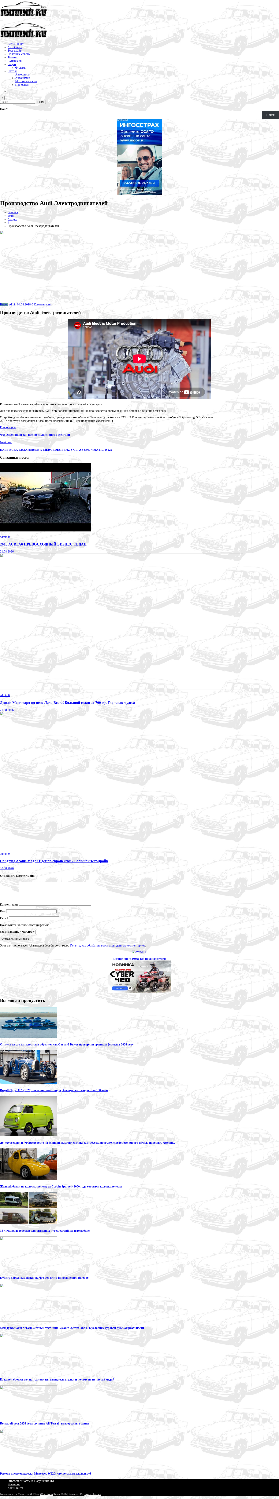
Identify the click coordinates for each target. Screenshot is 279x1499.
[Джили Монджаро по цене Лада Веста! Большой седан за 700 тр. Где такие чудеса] (121, 688)
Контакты (14, 1484)
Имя (3, 911)
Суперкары (15, 60)
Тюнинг (13, 57)
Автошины (22, 74)
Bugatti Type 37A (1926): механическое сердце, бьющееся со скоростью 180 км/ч (54, 1090)
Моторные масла (26, 81)
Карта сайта (15, 1487)
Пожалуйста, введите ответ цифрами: (24, 925)
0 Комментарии (42, 304)
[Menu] (1, 20)
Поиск (4, 109)
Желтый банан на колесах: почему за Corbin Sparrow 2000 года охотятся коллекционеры (61, 1186)
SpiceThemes (92, 1494)
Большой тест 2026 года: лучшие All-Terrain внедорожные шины (44, 1423)
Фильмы (20, 67)
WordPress (46, 1494)
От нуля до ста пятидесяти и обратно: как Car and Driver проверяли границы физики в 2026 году (67, 1044)
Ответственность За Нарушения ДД (31, 1481)
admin (12, 304)
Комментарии (9, 904)
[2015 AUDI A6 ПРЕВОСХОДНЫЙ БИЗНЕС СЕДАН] (45, 530)
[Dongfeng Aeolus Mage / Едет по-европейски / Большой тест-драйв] (121, 847)
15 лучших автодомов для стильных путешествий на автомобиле (45, 1230)
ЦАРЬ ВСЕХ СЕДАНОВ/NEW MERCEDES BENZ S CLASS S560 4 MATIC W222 (56, 449)
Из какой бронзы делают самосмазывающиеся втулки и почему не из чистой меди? (57, 1379)
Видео (12, 64)
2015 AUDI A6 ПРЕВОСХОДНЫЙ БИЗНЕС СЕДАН (43, 544)
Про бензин (22, 84)
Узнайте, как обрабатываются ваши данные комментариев (107, 945)
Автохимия (22, 77)
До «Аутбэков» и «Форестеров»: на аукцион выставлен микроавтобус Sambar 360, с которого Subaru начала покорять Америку (87, 1142)
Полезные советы (19, 54)
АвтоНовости (16, 43)
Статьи (12, 71)
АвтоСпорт (15, 47)
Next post (6, 442)
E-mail (4, 918)
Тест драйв (15, 50)
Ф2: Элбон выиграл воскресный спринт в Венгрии (35, 434)
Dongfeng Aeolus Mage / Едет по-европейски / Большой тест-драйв (54, 861)
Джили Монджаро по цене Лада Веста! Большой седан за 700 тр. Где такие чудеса (67, 703)
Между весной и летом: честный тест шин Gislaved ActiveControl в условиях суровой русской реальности (72, 1327)
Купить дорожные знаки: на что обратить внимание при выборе (44, 1277)
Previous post (8, 427)
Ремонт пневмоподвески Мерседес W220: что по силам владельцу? (45, 1473)
